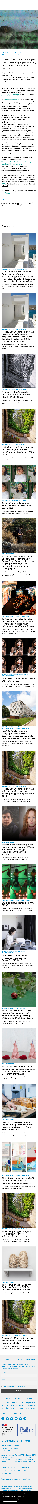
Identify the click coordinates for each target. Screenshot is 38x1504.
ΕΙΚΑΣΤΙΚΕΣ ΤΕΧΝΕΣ (10, 52)
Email (3, 1379)
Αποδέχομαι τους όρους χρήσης (14, 1386)
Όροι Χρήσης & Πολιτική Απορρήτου (15, 1479)
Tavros (7, 193)
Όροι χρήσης (20, 1496)
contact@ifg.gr (7, 1451)
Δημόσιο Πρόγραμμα (11, 204)
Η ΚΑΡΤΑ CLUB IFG (10, 1473)
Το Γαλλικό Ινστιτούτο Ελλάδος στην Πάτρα (18, 1408)
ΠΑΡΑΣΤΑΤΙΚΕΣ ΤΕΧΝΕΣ (12, 55)
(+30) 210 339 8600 (10, 1448)
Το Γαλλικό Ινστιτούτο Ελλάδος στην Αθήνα (18, 1403)
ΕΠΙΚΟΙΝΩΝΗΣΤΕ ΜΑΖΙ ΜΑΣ (14, 1470)
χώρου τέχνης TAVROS (10, 95)
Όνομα (3, 1372)
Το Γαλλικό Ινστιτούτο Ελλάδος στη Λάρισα (18, 1405)
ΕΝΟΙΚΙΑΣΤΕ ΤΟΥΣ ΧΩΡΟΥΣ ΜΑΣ (16, 1467)
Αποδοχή (10, 1500)
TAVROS (28, 204)
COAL (3, 184)
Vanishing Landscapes (12, 100)
